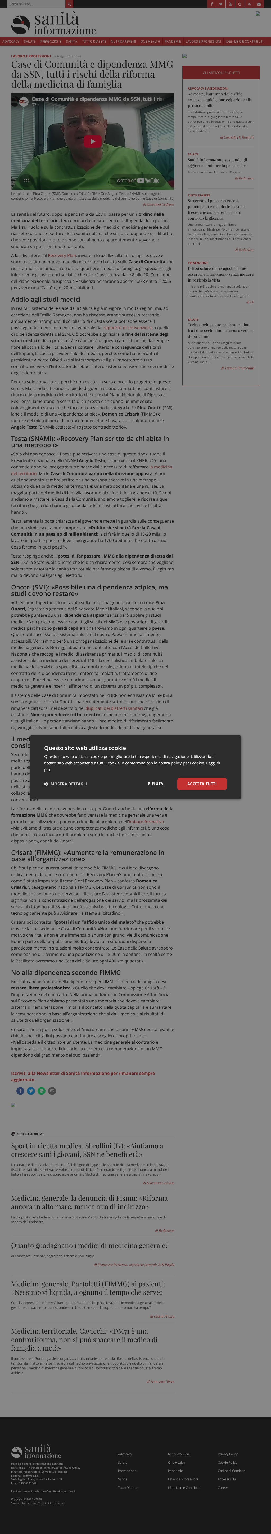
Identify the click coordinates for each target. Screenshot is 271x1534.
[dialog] (135, 767)
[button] (65, 784)
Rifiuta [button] (156, 783)
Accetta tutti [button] (202, 783)
